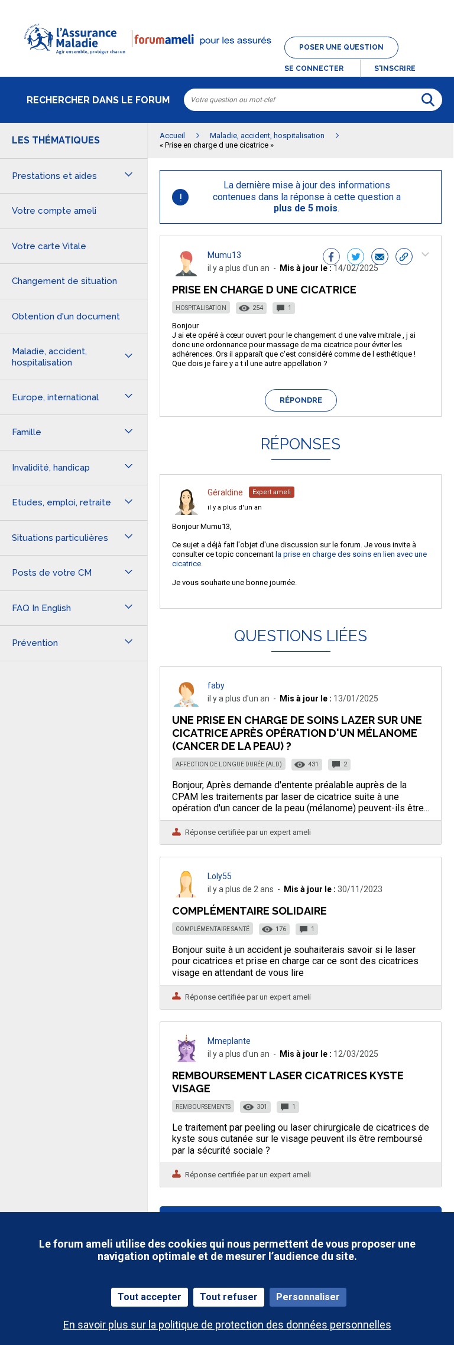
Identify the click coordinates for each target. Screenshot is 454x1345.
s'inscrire (395, 68)
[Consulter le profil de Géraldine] (186, 511)
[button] (227, 61)
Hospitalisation (201, 308)
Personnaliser (308, 1296)
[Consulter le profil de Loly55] (186, 894)
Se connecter (313, 68)
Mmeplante (229, 1041)
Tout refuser (229, 1296)
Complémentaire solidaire (249, 911)
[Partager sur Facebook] (331, 258)
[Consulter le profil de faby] (186, 703)
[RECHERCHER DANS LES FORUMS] (428, 100)
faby (216, 685)
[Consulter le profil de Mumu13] (186, 273)
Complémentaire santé (212, 929)
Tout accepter (149, 1296)
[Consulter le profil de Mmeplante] (186, 1059)
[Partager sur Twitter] (355, 258)
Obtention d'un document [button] (66, 316)
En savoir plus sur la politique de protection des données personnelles (227, 1324)
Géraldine (225, 492)
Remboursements (203, 1107)
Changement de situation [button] (64, 281)
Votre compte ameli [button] (54, 210)
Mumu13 (224, 255)
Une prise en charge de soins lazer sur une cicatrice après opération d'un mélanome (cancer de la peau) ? (297, 733)
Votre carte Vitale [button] (49, 246)
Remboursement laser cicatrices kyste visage (288, 1082)
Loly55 (219, 876)
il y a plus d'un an (234, 507)
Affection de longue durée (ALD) (229, 764)
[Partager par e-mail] (379, 258)
